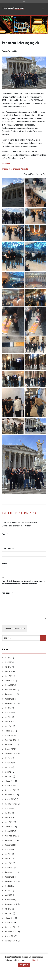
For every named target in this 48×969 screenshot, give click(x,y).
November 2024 (10, 744)
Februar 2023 (9, 827)
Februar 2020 (9, 918)
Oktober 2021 (10, 877)
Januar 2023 (9, 831)
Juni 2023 (8, 808)
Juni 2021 (8, 886)
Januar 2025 (9, 735)
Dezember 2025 (11, 690)
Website (5, 563)
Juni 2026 (8, 662)
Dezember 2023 (11, 790)
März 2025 (9, 726)
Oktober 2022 (10, 845)
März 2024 (9, 776)
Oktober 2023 (10, 799)
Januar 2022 (9, 868)
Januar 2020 (9, 922)
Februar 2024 (9, 781)
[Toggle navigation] (43, 9)
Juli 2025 (8, 708)
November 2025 (10, 694)
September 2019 (11, 941)
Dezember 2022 (11, 836)
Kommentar (7, 593)
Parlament (6, 163)
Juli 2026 (8, 658)
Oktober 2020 (10, 900)
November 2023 (10, 795)
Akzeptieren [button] (24, 965)
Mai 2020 (8, 909)
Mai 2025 (8, 717)
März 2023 (9, 822)
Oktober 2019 (10, 936)
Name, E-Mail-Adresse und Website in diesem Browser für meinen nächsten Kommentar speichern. (23, 582)
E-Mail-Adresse (8, 549)
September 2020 (11, 904)
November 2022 (10, 840)
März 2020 (9, 913)
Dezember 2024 (11, 740)
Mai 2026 (8, 667)
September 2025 (11, 703)
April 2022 (8, 859)
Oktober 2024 (10, 749)
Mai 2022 (8, 854)
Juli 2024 (8, 758)
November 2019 (10, 932)
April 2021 (8, 895)
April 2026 (8, 671)
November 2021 (10, 872)
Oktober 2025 (10, 699)
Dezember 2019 (11, 927)
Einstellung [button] (36, 960)
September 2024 (11, 754)
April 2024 (8, 772)
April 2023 (8, 817)
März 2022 (9, 863)
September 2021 (11, 881)
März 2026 (9, 676)
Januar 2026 (9, 685)
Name (5, 534)
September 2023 (11, 804)
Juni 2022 (8, 849)
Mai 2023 (8, 813)
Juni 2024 (8, 763)
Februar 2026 (9, 681)
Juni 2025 (8, 712)
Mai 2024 (8, 767)
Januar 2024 (9, 786)
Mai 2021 (8, 891)
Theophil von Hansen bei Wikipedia (15, 169)
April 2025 (8, 722)
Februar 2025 (9, 731)
